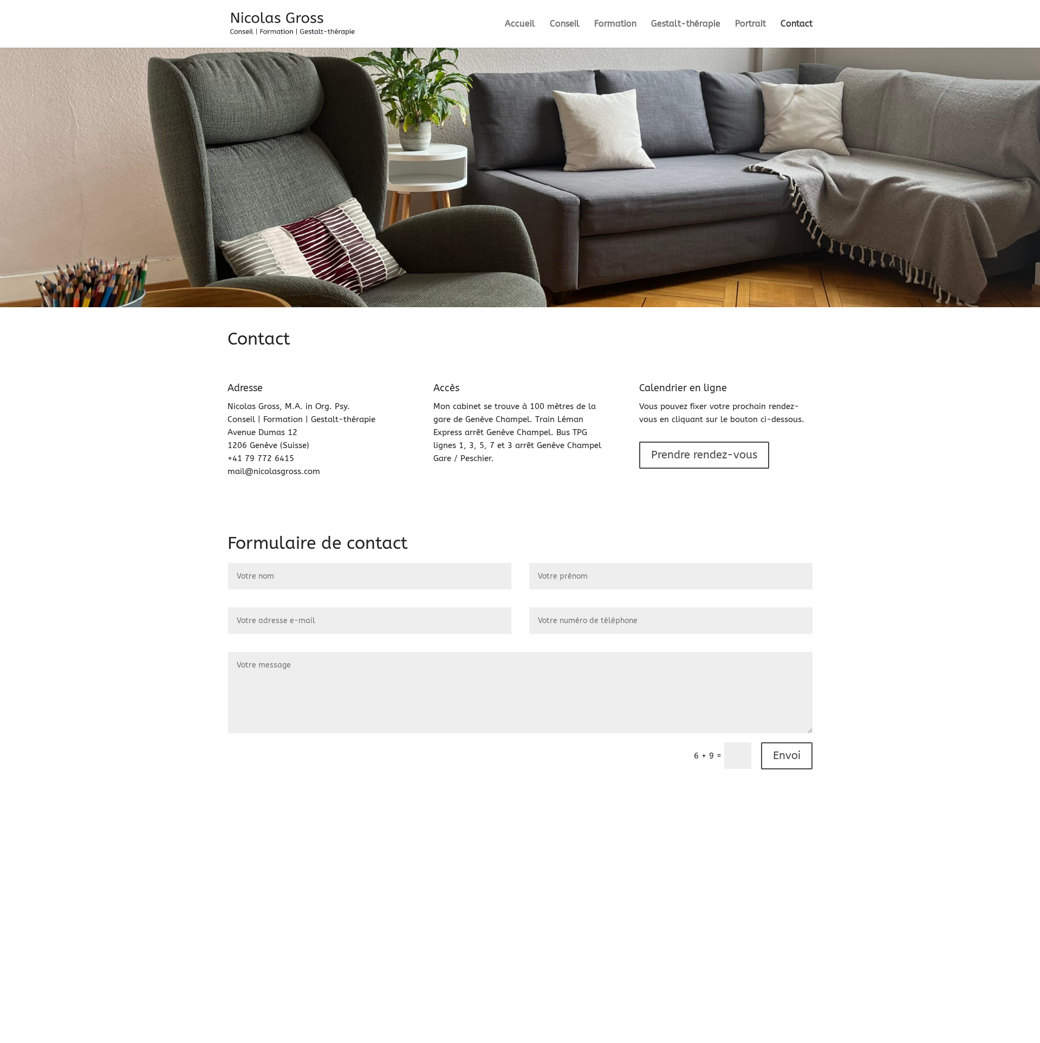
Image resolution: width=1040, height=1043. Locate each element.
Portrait (750, 24)
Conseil (565, 24)
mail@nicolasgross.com (273, 471)
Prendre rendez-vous (704, 455)
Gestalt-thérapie (685, 24)
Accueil (520, 24)
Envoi (787, 755)
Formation (615, 24)
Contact (796, 24)
